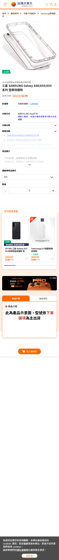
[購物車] (51, 4)
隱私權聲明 (22, 550)
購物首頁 (15, 13)
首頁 (4, 13)
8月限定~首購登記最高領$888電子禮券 (24, 139)
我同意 (29, 555)
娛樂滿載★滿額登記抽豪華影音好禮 (23, 135)
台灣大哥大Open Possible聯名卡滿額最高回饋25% (30, 144)
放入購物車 (32, 351)
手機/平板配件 (29, 13)
